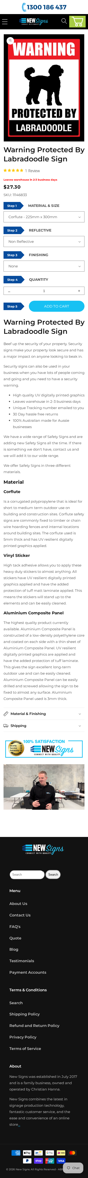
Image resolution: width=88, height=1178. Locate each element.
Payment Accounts (27, 972)
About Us (18, 903)
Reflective (40, 230)
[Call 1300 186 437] (44, 7)
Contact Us (20, 915)
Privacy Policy (22, 1037)
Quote (15, 938)
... (19, 1124)
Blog (13, 949)
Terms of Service (25, 1048)
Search (16, 1003)
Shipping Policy (24, 1014)
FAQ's (14, 926)
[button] (77, 21)
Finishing (38, 255)
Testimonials (21, 961)
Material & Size (43, 205)
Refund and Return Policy (34, 1025)
